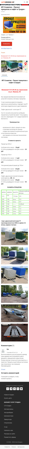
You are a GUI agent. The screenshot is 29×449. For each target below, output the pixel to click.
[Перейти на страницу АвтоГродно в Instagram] (7, 388)
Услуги (14, 447)
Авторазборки (8, 412)
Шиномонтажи (8, 416)
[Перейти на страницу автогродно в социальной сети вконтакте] (14, 388)
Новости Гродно (9, 394)
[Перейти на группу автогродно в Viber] (18, 388)
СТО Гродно (7, 405)
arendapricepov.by (6, 48)
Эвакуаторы (8, 419)
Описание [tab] (4, 75)
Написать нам (8, 430)
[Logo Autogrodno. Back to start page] (7, 2)
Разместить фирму (10, 437)
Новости (7, 447)
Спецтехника (8, 423)
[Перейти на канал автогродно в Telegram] (11, 388)
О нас (5, 427)
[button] (24, 2)
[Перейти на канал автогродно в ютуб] (21, 388)
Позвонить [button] (6, 44)
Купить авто (8, 398)
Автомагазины (8, 409)
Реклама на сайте (9, 434)
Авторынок (21, 447)
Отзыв (3, 369)
